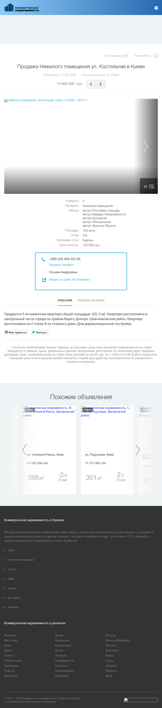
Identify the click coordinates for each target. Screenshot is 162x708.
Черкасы (111, 670)
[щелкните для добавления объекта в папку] (126, 56)
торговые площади (21, 559)
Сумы (109, 660)
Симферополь (64, 660)
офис (11, 550)
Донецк (110, 635)
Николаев (111, 650)
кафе (11, 578)
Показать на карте (91, 300)
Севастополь (13, 660)
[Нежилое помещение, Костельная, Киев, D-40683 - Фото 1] (81, 146)
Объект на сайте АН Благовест (69, 280)
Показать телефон (61, 265)
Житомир (10, 640)
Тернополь (11, 665)
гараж (12, 588)
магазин (13, 607)
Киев (7, 645)
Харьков (111, 665)
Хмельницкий (64, 670)
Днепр (59, 635)
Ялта (108, 675)
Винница (10, 635)
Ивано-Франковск (117, 640)
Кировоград (63, 645)
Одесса (9, 655)
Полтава (60, 655)
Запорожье (62, 640)
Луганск (111, 645)
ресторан (14, 597)
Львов (59, 650)
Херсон (9, 670)
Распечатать (142, 56)
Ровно (109, 655)
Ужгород (61, 665)
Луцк (7, 650)
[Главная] (21, 10)
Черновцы (62, 675)
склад (11, 569)
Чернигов (10, 675)
